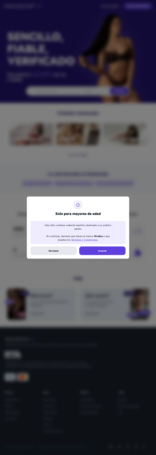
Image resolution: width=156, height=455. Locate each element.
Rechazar (54, 250)
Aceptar (102, 250)
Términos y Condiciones (84, 239)
